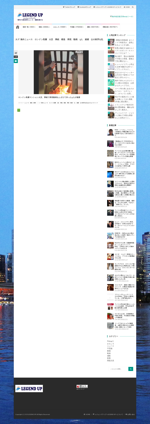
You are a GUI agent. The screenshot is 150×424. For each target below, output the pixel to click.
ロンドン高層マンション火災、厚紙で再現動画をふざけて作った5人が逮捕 (49, 97)
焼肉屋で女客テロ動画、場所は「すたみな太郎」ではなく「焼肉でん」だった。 (125, 202)
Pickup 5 (110, 341)
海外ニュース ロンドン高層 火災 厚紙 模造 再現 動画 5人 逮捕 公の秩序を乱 (64, 102)
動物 (109, 351)
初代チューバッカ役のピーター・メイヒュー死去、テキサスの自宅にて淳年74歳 (125, 164)
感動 (109, 356)
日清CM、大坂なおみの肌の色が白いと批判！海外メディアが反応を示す (125, 235)
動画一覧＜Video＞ (29, 27)
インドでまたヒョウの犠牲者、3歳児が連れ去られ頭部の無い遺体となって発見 (124, 325)
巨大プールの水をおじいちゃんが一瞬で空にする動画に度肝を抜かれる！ (125, 173)
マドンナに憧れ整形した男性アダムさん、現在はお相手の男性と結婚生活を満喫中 (125, 183)
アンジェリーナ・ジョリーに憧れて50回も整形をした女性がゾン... (124, 115)
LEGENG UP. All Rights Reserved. (39, 414)
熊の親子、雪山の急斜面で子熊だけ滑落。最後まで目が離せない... (124, 58)
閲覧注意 (110, 360)
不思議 (109, 348)
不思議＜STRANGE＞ (77, 27)
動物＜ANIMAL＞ (44, 27)
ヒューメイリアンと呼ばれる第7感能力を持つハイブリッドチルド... (124, 66)
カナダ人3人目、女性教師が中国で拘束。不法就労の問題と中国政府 (125, 315)
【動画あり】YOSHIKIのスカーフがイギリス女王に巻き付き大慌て (125, 143)
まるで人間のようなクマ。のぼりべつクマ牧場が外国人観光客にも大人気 (125, 277)
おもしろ (110, 344)
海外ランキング (80, 389)
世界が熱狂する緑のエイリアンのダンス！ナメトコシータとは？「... (124, 50)
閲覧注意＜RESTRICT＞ (110, 27)
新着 (34, 102)
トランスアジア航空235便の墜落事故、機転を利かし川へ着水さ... (124, 107)
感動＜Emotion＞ (93, 27)
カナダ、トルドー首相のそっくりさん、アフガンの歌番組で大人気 (125, 256)
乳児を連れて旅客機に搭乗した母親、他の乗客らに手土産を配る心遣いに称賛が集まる (125, 193)
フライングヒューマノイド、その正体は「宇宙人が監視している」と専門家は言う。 (125, 296)
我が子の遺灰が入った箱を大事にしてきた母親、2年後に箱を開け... (124, 99)
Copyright (18, 414)
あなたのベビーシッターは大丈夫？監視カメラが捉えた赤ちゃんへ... (124, 74)
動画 (31, 102)
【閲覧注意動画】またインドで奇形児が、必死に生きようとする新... (124, 42)
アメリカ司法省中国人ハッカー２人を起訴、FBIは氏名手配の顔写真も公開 (125, 306)
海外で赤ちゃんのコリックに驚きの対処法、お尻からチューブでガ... (124, 82)
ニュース (26, 102)
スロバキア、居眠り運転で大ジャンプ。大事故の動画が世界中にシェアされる (125, 286)
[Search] (130, 369)
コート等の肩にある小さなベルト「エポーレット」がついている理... (124, 91)
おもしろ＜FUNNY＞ (60, 27)
